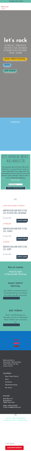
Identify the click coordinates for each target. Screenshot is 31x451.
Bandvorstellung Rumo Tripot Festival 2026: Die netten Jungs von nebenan (15, 211)
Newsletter (8, 382)
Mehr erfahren (11, 298)
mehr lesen (22, 220)
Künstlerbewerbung (11, 385)
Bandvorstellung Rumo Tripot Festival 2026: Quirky (15, 248)
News (7, 65)
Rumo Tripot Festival (15, 59)
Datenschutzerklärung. (18, 178)
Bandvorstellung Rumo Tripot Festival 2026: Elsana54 (15, 229)
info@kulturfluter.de (14, 407)
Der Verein (10, 71)
